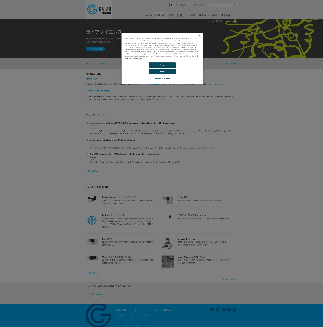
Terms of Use (137, 58)
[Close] (200, 35)
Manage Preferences (162, 78)
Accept (162, 65)
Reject (162, 71)
